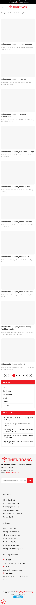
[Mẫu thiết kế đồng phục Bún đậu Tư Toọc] (18, 278)
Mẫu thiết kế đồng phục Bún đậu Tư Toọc (17, 292)
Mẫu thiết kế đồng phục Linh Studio (15, 257)
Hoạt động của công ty (11, 507)
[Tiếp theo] (30, 375)
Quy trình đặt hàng (10, 528)
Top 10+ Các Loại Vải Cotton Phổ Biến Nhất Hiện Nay (18, 418)
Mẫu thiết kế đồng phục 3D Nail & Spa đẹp (17, 152)
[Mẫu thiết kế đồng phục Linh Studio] (18, 243)
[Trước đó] (5, 375)
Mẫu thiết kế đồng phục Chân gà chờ (15, 187)
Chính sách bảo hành (10, 542)
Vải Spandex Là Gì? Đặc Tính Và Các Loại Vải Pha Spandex (18, 436)
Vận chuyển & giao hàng (11, 535)
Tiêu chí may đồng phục (11, 510)
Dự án (5, 387)
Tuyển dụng (7, 405)
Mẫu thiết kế (13, 13)
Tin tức (5, 402)
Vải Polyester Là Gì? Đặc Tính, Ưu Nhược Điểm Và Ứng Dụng (18, 430)
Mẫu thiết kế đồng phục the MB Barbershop (13, 115)
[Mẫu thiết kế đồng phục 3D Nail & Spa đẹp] (18, 137)
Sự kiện (5, 398)
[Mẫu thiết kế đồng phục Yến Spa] (18, 65)
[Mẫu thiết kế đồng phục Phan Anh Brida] (18, 208)
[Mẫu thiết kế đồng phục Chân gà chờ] (18, 173)
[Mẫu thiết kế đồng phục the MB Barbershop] (18, 100)
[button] (2, 7)
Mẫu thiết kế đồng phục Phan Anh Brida (16, 222)
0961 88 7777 (12, 3)
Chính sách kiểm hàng (11, 545)
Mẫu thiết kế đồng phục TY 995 (13, 364)
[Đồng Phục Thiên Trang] (18, 7)
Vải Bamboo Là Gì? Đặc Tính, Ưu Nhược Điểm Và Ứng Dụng (18, 442)
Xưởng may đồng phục (11, 503)
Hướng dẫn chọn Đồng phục (13, 549)
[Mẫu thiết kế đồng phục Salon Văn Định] (18, 30)
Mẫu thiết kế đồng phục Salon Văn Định (16, 44)
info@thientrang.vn (24, 3)
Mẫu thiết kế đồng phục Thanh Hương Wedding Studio (16, 328)
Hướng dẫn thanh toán (11, 532)
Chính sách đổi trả (9, 538)
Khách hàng (7, 391)
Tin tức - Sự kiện (8, 517)
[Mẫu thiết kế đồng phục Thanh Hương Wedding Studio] (18, 313)
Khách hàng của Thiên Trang (13, 514)
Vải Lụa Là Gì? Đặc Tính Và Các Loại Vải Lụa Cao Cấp (18, 424)
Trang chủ (4, 13)
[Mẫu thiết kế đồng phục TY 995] (18, 350)
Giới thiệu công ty (9, 500)
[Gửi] (30, 480)
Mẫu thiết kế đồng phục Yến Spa (13, 79)
